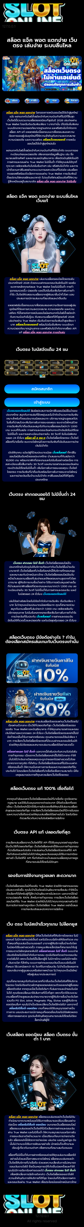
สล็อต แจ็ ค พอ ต (35, 438)
